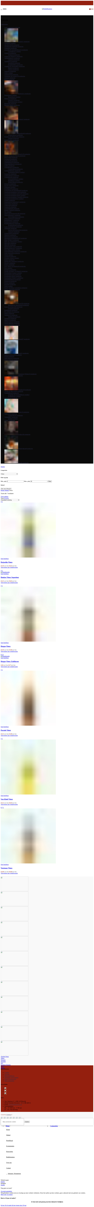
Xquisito (3, 1061)
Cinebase (8, 1114)
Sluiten (3, 467)
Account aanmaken (6, 1191)
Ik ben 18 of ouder (6, 1205)
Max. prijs (27, 481)
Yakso (2, 1058)
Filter (49, 481)
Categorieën (4, 24)
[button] (9, 567)
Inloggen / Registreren (14, 1173)
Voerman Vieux (6, 868)
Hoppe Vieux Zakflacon (10, 661)
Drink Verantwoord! (10, 1079)
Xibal (2, 1066)
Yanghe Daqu (5, 1056)
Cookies (6, 1072)
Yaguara (3, 1060)
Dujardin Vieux (6, 562)
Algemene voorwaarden (11, 1077)
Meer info (3, 1194)
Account (6, 1074)
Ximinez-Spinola (6, 1065)
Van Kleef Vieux (7, 799)
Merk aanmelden (9, 1081)
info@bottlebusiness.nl (15, 1104)
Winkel (7, 490)
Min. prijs (3, 481)
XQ (2, 1063)
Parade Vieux (6, 730)
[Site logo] (47, 9)
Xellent (3, 1068)
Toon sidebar (4, 496)
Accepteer (10, 1194)
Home (3, 490)
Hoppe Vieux (6, 646)
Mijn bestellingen (9, 1076)
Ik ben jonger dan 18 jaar (19, 1205)
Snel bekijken (5, 558)
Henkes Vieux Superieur (10, 577)
